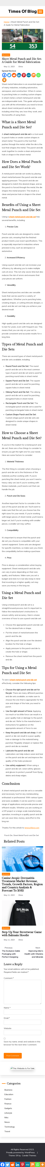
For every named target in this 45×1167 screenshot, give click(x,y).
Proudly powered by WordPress (20, 1152)
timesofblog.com (32, 827)
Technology (9, 1126)
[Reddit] (14, 75)
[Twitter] (9, 75)
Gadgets (8, 1108)
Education (8, 1094)
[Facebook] (4, 75)
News (7, 1122)
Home (6, 22)
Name (7, 1007)
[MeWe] (28, 75)
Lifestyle (8, 1113)
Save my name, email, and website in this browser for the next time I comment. (22, 1043)
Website (7, 1028)
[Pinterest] (24, 75)
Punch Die (8, 835)
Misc (6, 1117)
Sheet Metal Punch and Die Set (26, 835)
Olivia (20, 66)
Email (7, 1018)
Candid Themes (29, 1155)
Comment (9, 978)
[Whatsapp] (38, 75)
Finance (7, 1103)
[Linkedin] (19, 75)
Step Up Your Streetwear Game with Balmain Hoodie (22, 934)
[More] (4, 80)
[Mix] (33, 75)
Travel (7, 1131)
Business (6, 55)
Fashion (7, 1099)
